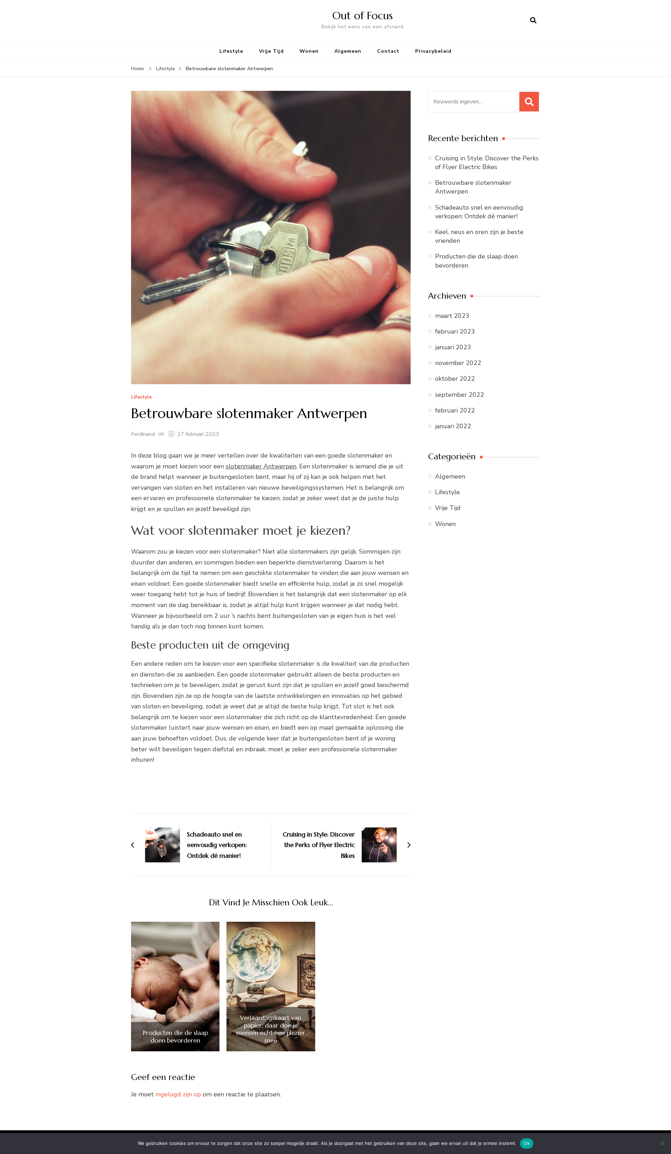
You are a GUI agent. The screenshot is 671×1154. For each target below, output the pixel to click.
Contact (388, 51)
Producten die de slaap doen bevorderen (175, 1036)
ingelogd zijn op (178, 1094)
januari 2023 (453, 347)
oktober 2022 (455, 378)
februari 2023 (455, 331)
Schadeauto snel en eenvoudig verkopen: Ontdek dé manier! (479, 211)
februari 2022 (455, 410)
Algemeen (347, 51)
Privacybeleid (433, 51)
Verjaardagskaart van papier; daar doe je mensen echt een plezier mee (270, 1029)
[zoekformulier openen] (533, 20)
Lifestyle (231, 51)
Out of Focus (362, 15)
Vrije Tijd (271, 51)
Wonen (309, 51)
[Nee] (662, 1143)
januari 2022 (453, 426)
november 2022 (458, 363)
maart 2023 (452, 316)
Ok (527, 1143)
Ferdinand (143, 434)
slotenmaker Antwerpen (261, 466)
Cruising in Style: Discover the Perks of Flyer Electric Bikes (487, 162)
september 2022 (459, 394)
